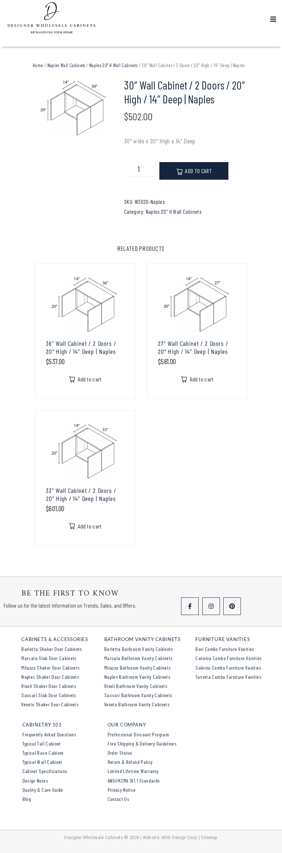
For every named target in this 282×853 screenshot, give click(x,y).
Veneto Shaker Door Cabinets (50, 704)
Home (38, 65)
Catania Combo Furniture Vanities (228, 658)
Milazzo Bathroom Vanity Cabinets (137, 668)
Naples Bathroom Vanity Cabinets (137, 677)
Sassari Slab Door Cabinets (48, 695)
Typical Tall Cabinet (41, 743)
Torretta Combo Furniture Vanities (228, 677)
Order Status (120, 753)
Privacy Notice (122, 790)
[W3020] (74, 108)
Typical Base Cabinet (43, 753)
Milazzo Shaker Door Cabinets (50, 668)
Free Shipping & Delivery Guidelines (142, 743)
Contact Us (119, 799)
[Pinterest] (232, 606)
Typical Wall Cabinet (42, 762)
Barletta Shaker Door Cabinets (51, 649)
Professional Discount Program (138, 734)
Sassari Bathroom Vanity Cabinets (138, 695)
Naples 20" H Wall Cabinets (113, 65)
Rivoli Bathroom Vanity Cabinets (135, 686)
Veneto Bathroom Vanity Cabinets (137, 704)
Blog (26, 799)
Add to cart (198, 170)
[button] (273, 19)
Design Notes (35, 780)
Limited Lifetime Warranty (133, 771)
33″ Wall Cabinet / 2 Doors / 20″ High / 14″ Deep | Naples (81, 494)
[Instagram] (211, 606)
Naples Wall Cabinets (66, 65)
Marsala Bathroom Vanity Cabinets (138, 658)
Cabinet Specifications (45, 771)
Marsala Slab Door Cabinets (48, 658)
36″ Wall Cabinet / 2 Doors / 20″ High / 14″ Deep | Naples (81, 347)
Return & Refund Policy (130, 762)
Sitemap (209, 837)
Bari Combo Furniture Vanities (224, 649)
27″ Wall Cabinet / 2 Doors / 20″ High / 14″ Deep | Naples (193, 347)
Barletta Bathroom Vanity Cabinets (138, 649)
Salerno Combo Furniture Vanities (228, 668)
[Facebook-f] (190, 606)
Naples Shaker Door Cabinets (50, 677)
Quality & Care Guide (42, 790)
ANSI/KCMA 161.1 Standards (134, 780)
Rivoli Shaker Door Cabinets (48, 686)
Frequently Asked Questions (49, 734)
